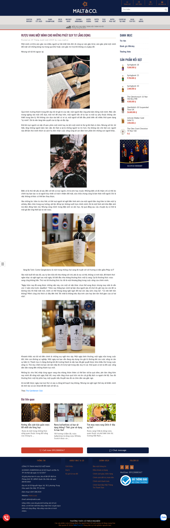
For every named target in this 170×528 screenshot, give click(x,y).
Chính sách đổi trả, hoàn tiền (103, 477)
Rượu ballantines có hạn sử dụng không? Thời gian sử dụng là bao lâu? (68, 427)
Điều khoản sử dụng (100, 470)
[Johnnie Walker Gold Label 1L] (123, 120)
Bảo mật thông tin (99, 466)
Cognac (79, 20)
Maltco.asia (33, 495)
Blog (132, 20)
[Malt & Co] (85, 7)
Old (141, 20)
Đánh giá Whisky (127, 46)
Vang (50, 20)
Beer (60, 20)
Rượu (39, 20)
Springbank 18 (133, 65)
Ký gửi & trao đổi (71, 474)
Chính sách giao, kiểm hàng (103, 474)
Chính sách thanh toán (101, 481)
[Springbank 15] (123, 78)
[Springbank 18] (123, 67)
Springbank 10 (133, 86)
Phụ (104, 20)
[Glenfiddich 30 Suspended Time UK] (123, 110)
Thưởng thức (125, 51)
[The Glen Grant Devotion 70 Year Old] (123, 131)
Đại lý (150, 4)
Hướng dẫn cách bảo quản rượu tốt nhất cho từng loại (35, 426)
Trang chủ (127, 4)
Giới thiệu (139, 4)
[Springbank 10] (123, 88)
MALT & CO (78, 525)
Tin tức (123, 40)
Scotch (29, 20)
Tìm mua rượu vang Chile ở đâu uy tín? (101, 426)
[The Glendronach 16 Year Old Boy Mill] (123, 99)
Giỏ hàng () (162, 4)
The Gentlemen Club (34, 391)
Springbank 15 (133, 75)
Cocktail (122, 20)
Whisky (68, 20)
